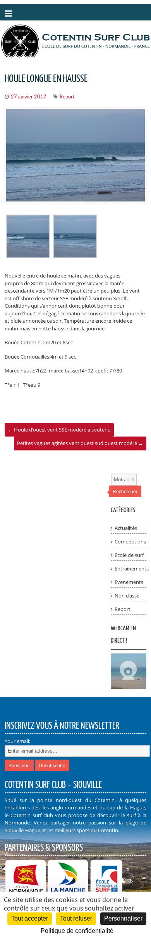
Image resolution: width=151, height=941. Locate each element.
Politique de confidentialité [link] (77, 930)
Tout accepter (29, 918)
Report (67, 97)
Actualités (126, 528)
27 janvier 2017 (28, 97)
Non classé (127, 595)
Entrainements (132, 568)
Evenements (129, 582)
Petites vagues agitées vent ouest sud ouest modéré (80, 443)
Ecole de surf (129, 555)
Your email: (17, 741)
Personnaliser (123, 918)
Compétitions (130, 541)
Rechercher (125, 491)
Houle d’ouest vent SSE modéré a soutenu (59, 429)
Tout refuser (76, 918)
